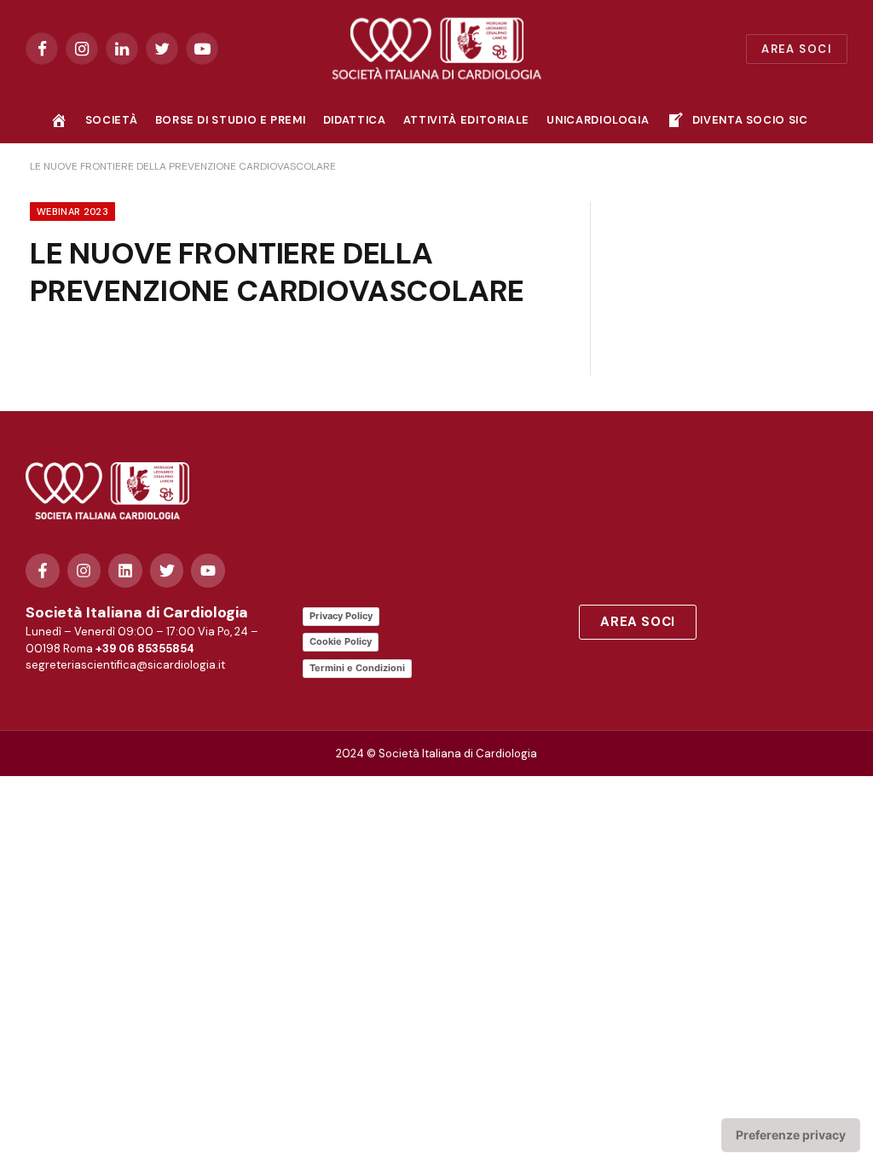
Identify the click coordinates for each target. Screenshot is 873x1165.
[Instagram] (84, 571)
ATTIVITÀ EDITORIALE (466, 120)
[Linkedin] (125, 571)
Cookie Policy (340, 641)
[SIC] (437, 48)
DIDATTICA (354, 120)
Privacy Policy (341, 616)
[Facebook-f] (43, 571)
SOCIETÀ (111, 120)
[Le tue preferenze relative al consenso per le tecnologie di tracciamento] (790, 1135)
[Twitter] (167, 571)
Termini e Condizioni (357, 668)
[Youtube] (208, 571)
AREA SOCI (796, 49)
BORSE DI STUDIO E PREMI (230, 120)
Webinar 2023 (72, 211)
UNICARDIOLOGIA (597, 120)
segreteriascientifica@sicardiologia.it (125, 665)
